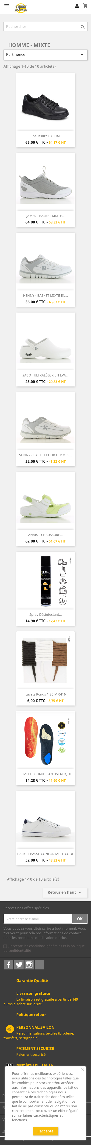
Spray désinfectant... (45, 614)
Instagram (29, 964)
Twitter (19, 964)
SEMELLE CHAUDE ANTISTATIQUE (46, 774)
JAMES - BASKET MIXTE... (45, 215)
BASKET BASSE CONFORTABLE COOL (45, 854)
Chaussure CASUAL (45, 136)
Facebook (8, 964)
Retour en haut (65, 893)
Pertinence (45, 55)
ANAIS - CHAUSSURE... (45, 535)
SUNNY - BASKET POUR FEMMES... (45, 455)
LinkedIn (39, 964)
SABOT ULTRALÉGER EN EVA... (45, 375)
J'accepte (45, 1131)
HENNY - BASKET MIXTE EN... (45, 295)
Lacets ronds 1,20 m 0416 (45, 694)
